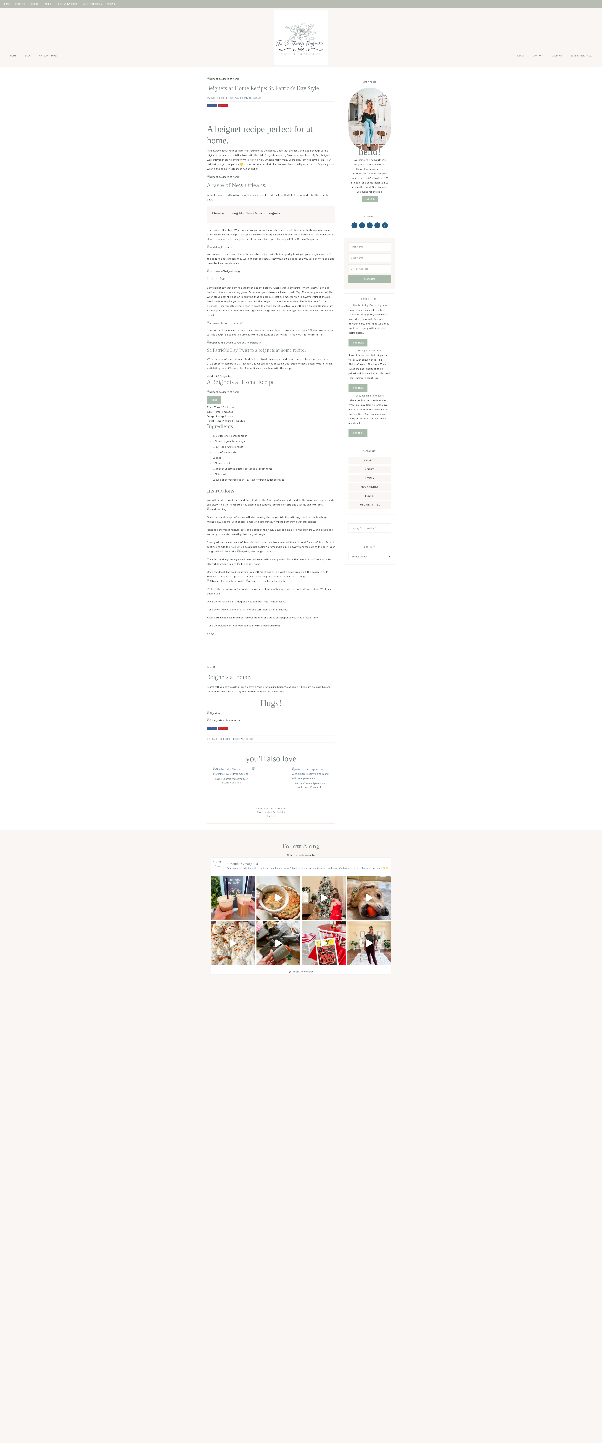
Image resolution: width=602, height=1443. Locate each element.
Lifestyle (369, 460)
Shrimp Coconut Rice (370, 350)
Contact (538, 55)
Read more (369, 199)
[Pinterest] (362, 225)
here (281, 691)
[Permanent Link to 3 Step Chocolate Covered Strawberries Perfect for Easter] (270, 769)
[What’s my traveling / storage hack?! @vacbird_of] (278, 943)
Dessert (257, 98)
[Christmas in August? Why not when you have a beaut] (324, 898)
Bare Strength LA (581, 55)
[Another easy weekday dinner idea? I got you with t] (278, 898)
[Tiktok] (384, 225)
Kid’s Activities (369, 487)
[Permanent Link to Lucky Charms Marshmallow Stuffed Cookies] (231, 774)
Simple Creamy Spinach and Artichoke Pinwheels (310, 785)
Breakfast (245, 98)
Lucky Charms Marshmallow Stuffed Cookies (231, 780)
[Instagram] (369, 225)
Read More (358, 342)
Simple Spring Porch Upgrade (369, 305)
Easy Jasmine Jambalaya (370, 395)
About (520, 55)
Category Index (48, 55)
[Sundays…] (233, 898)
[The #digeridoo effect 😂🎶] (369, 898)
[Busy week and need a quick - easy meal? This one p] (233, 943)
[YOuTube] (377, 225)
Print (214, 399)
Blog (28, 55)
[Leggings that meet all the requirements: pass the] (369, 943)
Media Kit (557, 55)
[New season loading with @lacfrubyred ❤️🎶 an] (324, 943)
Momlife (369, 469)
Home (13, 55)
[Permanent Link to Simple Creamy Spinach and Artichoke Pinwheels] (310, 778)
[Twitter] (354, 225)
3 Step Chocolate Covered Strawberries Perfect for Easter (270, 812)
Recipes (234, 98)
